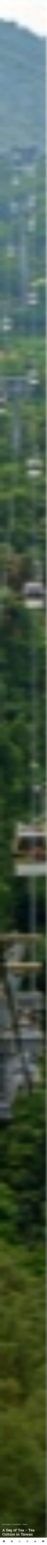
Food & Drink (16, 1524)
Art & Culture (6, 1524)
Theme (24, 1524)
